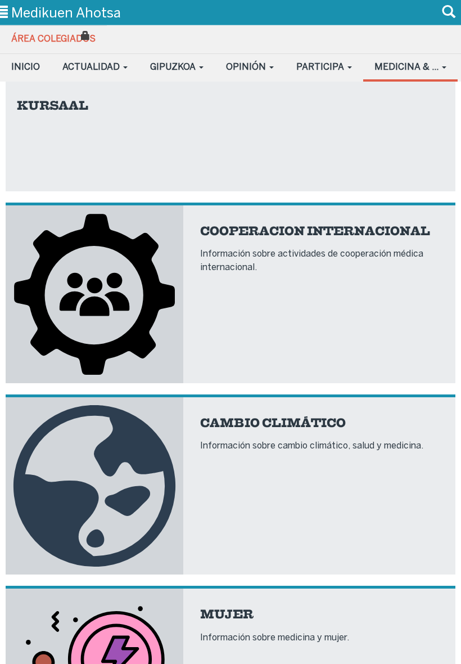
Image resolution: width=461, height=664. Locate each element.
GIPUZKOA (174, 67)
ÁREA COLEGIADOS (53, 38)
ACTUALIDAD (92, 67)
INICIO (25, 67)
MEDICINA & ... (407, 67)
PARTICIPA (321, 67)
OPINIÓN (247, 67)
